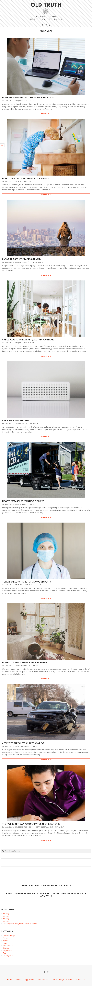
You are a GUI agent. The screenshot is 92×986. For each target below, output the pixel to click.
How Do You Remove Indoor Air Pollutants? (25, 662)
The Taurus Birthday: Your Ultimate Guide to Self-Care (31, 824)
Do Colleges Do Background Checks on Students (46, 885)
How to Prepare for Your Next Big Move (23, 501)
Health (35, 423)
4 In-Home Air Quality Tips (15, 420)
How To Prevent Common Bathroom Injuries (25, 178)
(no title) (6, 914)
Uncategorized (8, 955)
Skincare (6, 948)
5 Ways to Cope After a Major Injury (21, 259)
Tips (33, 101)
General (5, 940)
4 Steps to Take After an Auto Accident (23, 743)
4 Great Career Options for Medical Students (26, 582)
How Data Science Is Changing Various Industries (28, 97)
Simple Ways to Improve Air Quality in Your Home (28, 340)
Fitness (5, 938)
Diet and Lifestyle (42, 827)
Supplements (7, 950)
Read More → (46, 114)
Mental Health (37, 262)
